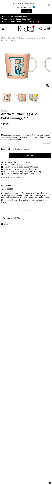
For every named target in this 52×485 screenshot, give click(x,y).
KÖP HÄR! (26, 11)
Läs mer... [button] (47, 143)
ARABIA (21, 38)
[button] (40, 28)
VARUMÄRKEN (10, 38)
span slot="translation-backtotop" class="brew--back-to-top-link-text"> (49, 482)
